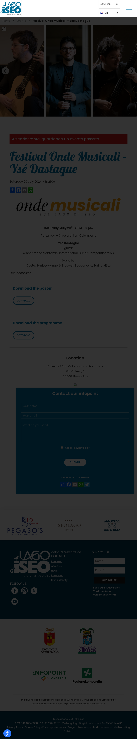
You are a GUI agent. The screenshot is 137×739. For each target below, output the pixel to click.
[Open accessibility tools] (7, 733)
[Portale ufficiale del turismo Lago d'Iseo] (11, 8)
